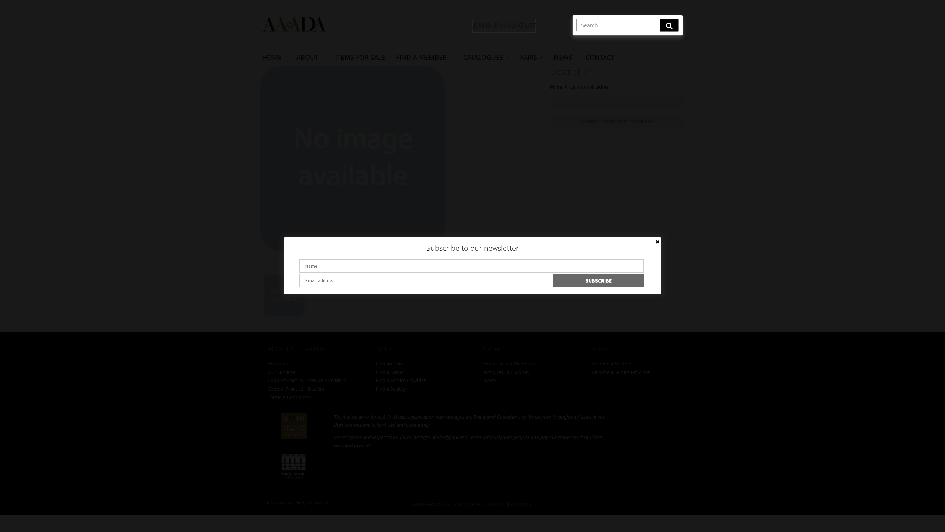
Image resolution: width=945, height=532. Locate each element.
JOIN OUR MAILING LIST (504, 25)
